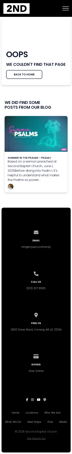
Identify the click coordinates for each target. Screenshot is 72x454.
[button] (65, 8)
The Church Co (36, 438)
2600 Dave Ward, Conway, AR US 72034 (36, 330)
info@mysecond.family (36, 247)
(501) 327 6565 (36, 288)
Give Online (36, 371)
